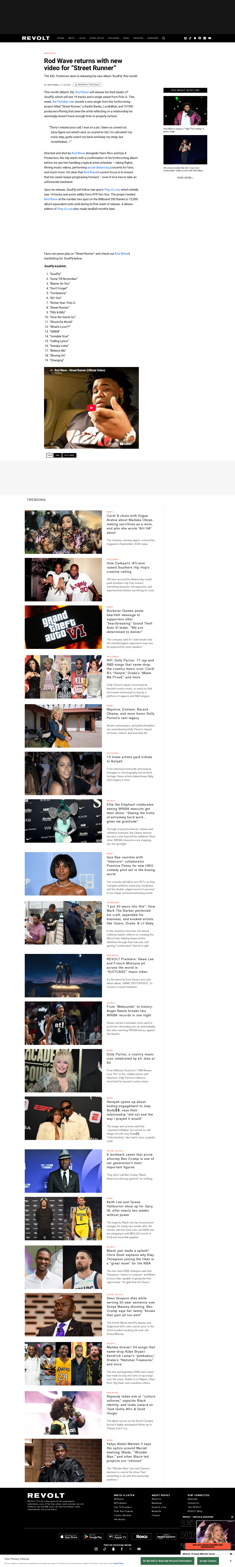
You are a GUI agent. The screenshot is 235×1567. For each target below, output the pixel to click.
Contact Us (193, 1503)
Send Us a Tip (159, 1507)
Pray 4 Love (112, 189)
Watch (71, 38)
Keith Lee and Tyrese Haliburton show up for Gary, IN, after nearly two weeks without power (130, 1208)
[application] (208, 1535)
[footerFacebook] (122, 1551)
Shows (60, 38)
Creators (138, 38)
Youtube (209, 38)
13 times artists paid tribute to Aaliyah (129, 759)
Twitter (204, 38)
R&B (58, 455)
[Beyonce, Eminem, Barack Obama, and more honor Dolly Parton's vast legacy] (63, 726)
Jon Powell (53, 85)
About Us (156, 1499)
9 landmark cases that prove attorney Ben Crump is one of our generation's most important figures (130, 1160)
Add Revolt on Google (89, 85)
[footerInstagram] (96, 1551)
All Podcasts (120, 1503)
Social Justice (97, 38)
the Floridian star (63, 101)
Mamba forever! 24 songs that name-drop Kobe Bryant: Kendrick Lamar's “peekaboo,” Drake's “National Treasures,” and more (131, 1355)
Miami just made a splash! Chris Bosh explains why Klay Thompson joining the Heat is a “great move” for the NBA (130, 1256)
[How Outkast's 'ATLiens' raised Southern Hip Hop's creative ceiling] (63, 579)
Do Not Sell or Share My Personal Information (167, 1561)
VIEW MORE (184, 177)
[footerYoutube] (139, 1551)
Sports (111, 801)
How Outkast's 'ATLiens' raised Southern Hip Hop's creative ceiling (128, 567)
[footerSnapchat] (113, 1551)
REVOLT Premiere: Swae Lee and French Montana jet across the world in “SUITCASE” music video (130, 965)
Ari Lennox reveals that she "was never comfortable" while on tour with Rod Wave (183, 169)
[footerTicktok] (104, 1551)
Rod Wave (82, 92)
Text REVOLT (194, 1507)
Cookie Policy (118, 1563)
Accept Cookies (208, 1561)
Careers (156, 1515)
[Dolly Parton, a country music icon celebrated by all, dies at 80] (63, 1070)
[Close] (231, 1561)
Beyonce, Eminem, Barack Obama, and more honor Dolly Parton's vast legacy (130, 713)
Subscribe (153, 38)
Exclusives (113, 38)
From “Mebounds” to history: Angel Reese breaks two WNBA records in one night (130, 1010)
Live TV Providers (123, 1507)
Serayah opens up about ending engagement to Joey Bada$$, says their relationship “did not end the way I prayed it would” (130, 1110)
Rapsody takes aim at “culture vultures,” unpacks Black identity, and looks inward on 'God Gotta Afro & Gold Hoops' (131, 1404)
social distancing (98, 167)
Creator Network (122, 1515)
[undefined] (185, 110)
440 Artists (119, 1519)
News (126, 38)
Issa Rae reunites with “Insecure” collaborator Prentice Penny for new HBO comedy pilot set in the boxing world (131, 865)
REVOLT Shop (195, 1511)
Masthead (157, 1503)
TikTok (190, 38)
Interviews (113, 902)
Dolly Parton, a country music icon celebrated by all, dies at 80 (131, 1058)
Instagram (185, 38)
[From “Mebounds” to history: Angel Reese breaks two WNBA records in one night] (63, 1023)
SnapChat (195, 38)
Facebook (199, 38)
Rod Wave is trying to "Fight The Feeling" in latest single (183, 130)
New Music (50, 53)
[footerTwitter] (130, 1551)
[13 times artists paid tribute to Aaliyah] (63, 773)
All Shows (119, 1499)
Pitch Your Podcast (123, 1511)
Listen (82, 38)
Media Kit (156, 1511)
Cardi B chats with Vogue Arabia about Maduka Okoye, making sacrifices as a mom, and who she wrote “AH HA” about (130, 524)
